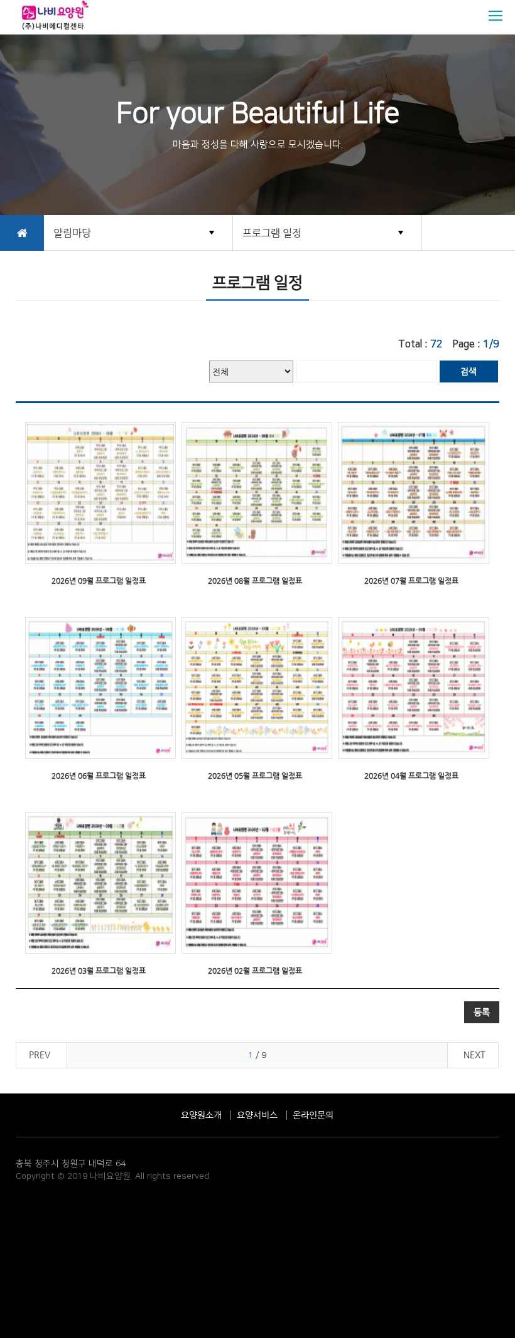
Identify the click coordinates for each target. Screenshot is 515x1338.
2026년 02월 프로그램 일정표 (255, 970)
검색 (468, 371)
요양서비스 (257, 1115)
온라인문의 (313, 1115)
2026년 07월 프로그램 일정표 (411, 580)
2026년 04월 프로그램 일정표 (411, 775)
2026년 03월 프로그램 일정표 (99, 970)
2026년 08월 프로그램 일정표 (255, 580)
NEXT (474, 1055)
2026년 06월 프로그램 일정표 (99, 775)
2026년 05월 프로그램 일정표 (255, 775)
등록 (482, 1012)
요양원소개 (201, 1115)
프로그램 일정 (271, 233)
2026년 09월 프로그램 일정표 (99, 580)
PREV (39, 1055)
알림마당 (72, 233)
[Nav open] (495, 15)
